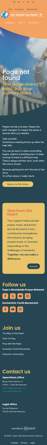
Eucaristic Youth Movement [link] (16, 349)
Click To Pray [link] (8, 338)
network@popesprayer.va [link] (13, 388)
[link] (14, 2)
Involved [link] (33, 23)
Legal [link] (32, 443)
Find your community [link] (13, 354)
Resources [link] (19, 9)
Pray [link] (20, 23)
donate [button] (33, 266)
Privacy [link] (24, 443)
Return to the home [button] (17, 184)
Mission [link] (9, 23)
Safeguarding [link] (32, 9)
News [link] (10, 9)
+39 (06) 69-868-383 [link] (12, 391)
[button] (44, 427)
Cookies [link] (14, 443)
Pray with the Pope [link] (11, 343)
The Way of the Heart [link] (13, 333)
